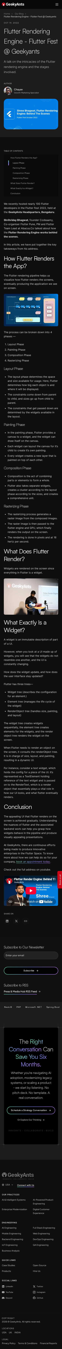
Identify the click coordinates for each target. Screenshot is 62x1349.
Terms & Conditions (27, 1343)
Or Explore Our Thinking (29, 1119)
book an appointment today (33, 861)
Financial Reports (48, 1343)
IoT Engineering (9, 1245)
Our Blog (19, 14)
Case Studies (8, 1265)
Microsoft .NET (26, 1007)
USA (7, 1184)
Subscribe (29, 970)
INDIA (17, 1332)
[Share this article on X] (16, 921)
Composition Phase (21, 173)
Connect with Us (25, 1185)
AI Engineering (9, 1228)
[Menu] (57, 4)
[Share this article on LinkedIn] (7, 921)
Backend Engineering (12, 1239)
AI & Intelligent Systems (14, 1200)
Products (6, 1271)
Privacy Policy (8, 1343)
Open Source (39, 1265)
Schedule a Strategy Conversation (29, 1110)
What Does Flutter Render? (22, 183)
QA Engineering (40, 1245)
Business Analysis (11, 1250)
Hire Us (36, 1271)
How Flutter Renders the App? (23, 158)
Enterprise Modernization (14, 1209)
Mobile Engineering (11, 1233)
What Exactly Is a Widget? (21, 188)
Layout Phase (18, 163)
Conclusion (15, 193)
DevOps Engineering (43, 1239)
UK (10, 1332)
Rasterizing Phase (20, 178)
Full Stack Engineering (44, 1228)
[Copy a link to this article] (25, 921)
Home (7, 14)
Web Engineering (41, 1233)
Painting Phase (19, 168)
